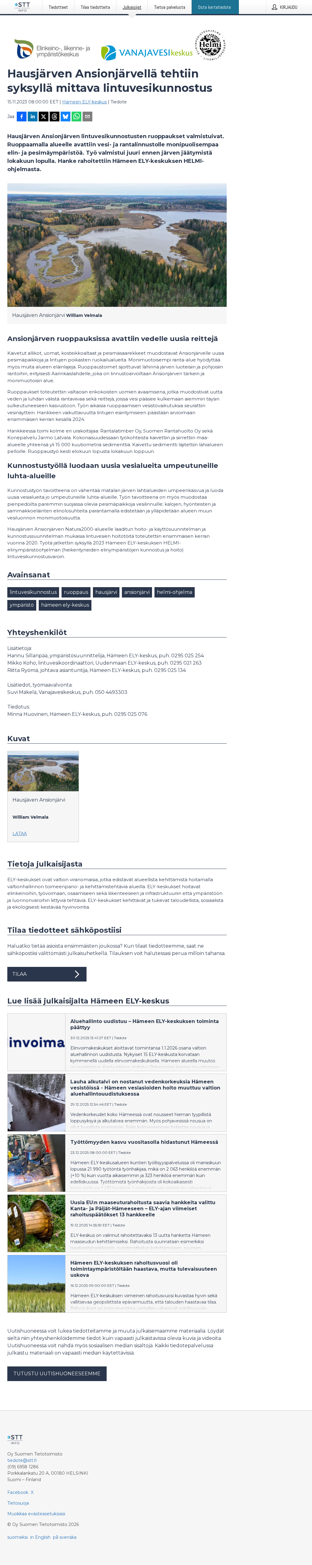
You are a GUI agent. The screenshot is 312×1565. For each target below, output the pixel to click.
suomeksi (17, 1537)
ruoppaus (76, 592)
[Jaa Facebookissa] (22, 117)
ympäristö (22, 605)
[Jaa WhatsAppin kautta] (76, 117)
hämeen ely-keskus (65, 605)
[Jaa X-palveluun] (43, 117)
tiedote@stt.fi (22, 1460)
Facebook (17, 1492)
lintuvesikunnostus (33, 592)
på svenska (64, 1537)
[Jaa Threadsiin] (54, 117)
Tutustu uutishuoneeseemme (57, 1374)
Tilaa (19, 974)
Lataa (19, 833)
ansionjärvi (137, 592)
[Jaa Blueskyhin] (65, 117)
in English (40, 1537)
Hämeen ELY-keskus (84, 102)
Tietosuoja (18, 1503)
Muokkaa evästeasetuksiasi (36, 1514)
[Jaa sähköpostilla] (87, 117)
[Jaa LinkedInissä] (32, 117)
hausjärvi (106, 592)
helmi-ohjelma (174, 592)
